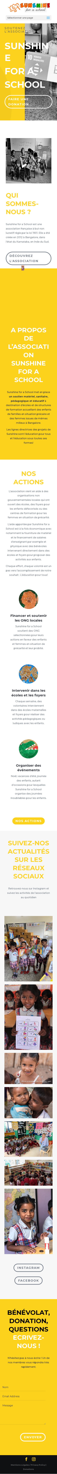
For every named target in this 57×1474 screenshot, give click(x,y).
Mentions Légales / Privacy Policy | (28, 1465)
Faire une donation (18, 101)
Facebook (28, 1280)
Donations (28, 1469)
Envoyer (33, 1437)
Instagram (28, 1268)
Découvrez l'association (23, 258)
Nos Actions (28, 821)
